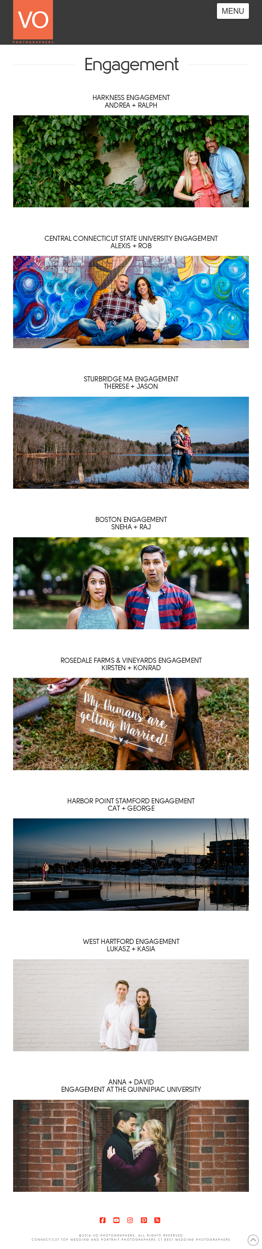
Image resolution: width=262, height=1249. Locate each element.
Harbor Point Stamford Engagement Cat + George (131, 804)
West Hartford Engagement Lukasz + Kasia (131, 945)
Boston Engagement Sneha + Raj (131, 523)
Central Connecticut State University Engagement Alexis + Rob (131, 242)
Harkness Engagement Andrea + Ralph (131, 101)
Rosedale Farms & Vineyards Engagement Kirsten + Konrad (131, 664)
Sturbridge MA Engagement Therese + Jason (131, 382)
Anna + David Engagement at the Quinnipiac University (131, 1085)
